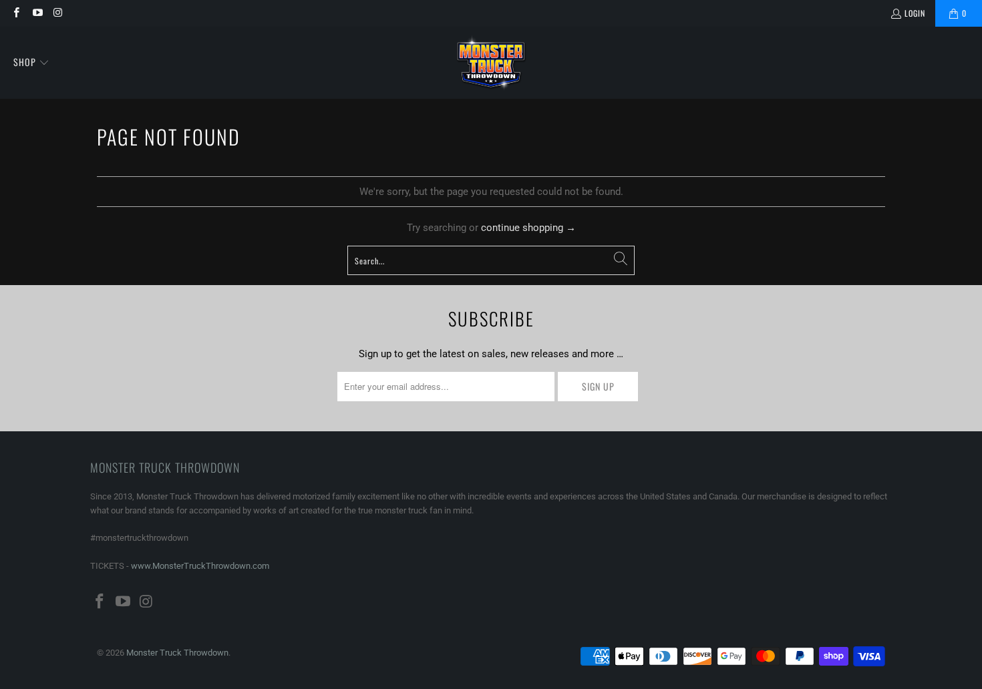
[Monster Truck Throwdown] (491, 62)
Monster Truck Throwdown (177, 653)
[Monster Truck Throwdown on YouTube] (36, 13)
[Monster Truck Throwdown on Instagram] (57, 13)
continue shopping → (528, 228)
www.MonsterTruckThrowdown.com (200, 566)
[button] (31, 62)
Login (915, 13)
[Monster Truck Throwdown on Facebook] (15, 13)
